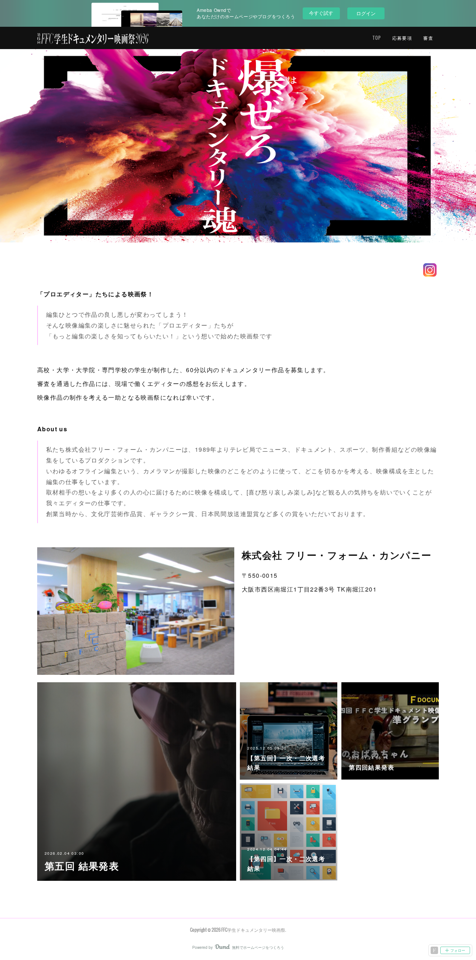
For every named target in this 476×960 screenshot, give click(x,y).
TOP (377, 38)
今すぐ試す (321, 12)
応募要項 (402, 38)
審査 (428, 38)
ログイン (366, 13)
